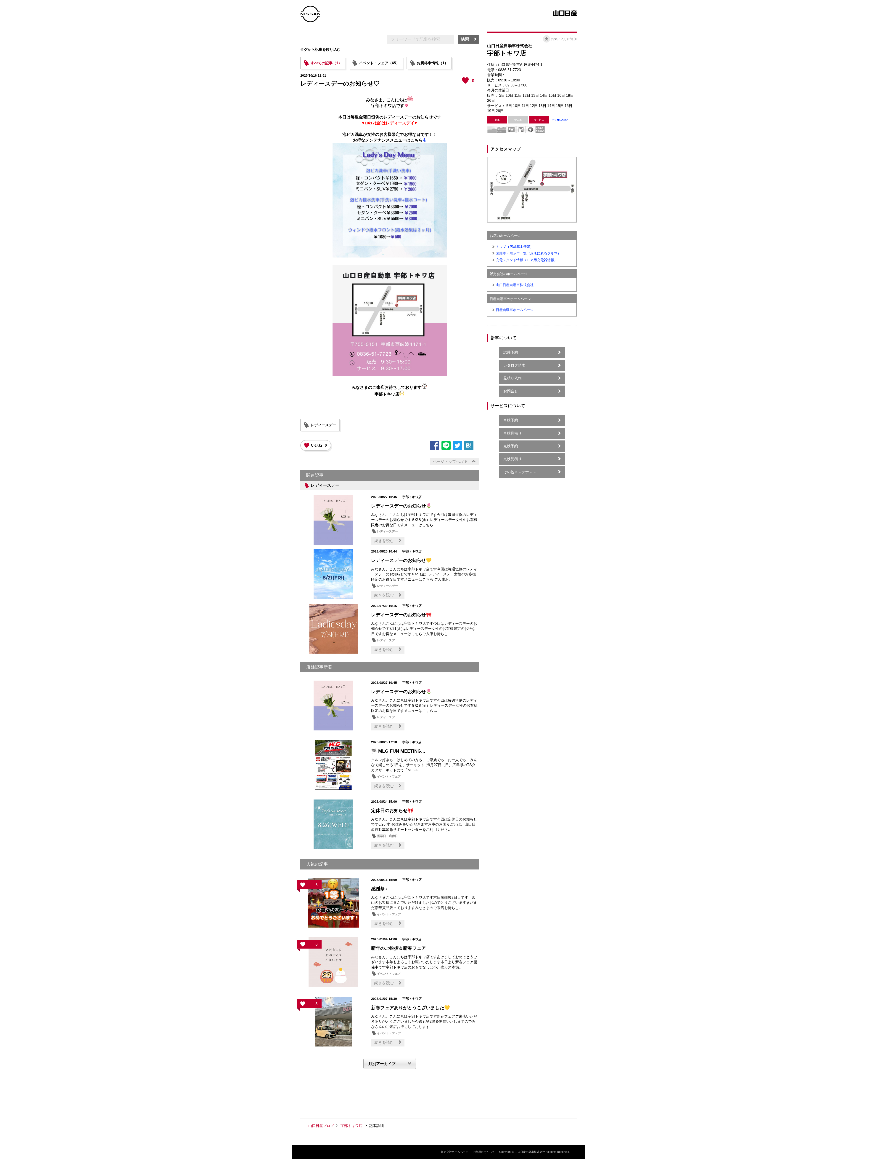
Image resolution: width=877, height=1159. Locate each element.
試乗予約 (510, 352)
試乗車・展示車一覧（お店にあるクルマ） (528, 253)
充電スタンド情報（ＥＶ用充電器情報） (526, 260)
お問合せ (510, 391)
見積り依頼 (512, 378)
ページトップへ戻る (450, 461)
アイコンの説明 (560, 120)
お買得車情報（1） (432, 63)
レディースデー (323, 425)
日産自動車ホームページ (515, 310)
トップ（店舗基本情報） (515, 247)
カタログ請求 (514, 365)
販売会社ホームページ (454, 1152)
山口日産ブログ (321, 1126)
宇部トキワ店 (351, 1126)
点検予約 (510, 446)
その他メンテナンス (519, 472)
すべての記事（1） (326, 63)
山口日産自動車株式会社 (515, 285)
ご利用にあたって (484, 1152)
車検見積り (512, 433)
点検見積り (512, 459)
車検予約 (510, 420)
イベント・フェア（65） (379, 63)
